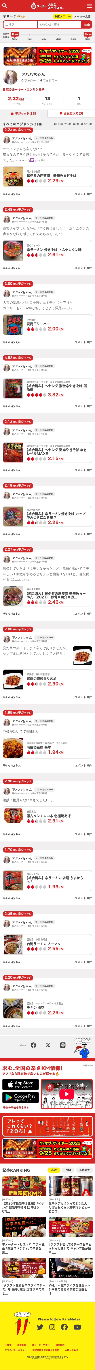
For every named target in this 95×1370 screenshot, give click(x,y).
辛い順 (76, 124)
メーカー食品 (82, 16)
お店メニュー (62, 16)
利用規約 (60, 1345)
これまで (84, 1170)
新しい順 (58, 124)
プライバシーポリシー (16, 1350)
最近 (54, 1170)
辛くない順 (86, 124)
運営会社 (21, 1345)
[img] (4, 5)
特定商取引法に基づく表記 (45, 1350)
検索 (87, 24)
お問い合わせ (71, 1350)
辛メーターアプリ (41, 1345)
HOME (8, 1345)
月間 (68, 1170)
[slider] (14, 35)
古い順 (68, 124)
